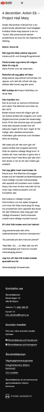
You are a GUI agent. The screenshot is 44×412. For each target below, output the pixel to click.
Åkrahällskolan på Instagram (22, 344)
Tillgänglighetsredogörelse (19, 360)
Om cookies (12, 372)
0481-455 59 (22, 307)
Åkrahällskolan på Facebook (22, 340)
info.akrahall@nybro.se (17, 315)
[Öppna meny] (22, 3)
